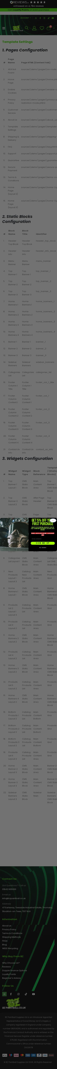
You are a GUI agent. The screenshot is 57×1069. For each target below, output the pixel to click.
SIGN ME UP (43, 543)
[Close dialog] (53, 520)
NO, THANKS (42, 547)
